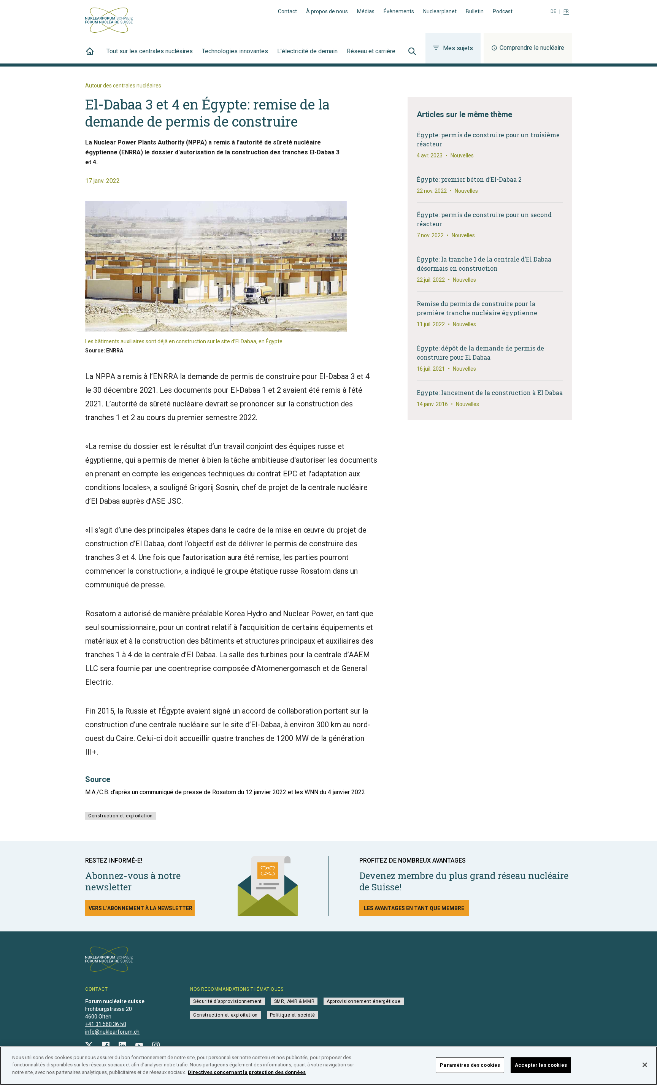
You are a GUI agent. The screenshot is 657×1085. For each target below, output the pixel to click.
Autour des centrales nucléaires (123, 85)
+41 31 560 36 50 (105, 1024)
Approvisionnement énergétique (363, 1001)
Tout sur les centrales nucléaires (149, 51)
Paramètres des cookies (470, 1065)
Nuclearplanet (440, 11)
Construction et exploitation (120, 816)
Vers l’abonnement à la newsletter (140, 908)
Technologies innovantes (235, 51)
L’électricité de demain (307, 51)
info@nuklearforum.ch (112, 1032)
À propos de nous (327, 11)
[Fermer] (644, 1064)
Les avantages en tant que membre (414, 908)
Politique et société (292, 1015)
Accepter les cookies (541, 1065)
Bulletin (475, 11)
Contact (287, 11)
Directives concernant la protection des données (247, 1072)
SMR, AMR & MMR (294, 1001)
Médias (366, 11)
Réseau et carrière (371, 51)
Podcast (503, 11)
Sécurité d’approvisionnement (227, 1001)
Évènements (399, 11)
